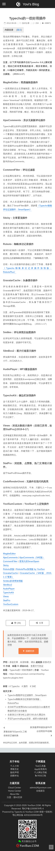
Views (6, 596)
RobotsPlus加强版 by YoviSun (30, 569)
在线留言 (40, 791)
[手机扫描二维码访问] (51, 847)
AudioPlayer (9, 588)
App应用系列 (40, 769)
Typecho (15, 686)
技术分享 (25, 23)
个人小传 (14, 766)
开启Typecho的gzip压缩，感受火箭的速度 (28, 718)
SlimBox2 (7, 584)
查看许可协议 (37, 666)
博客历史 (14, 769)
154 (37, 23)
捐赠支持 (29, 651)
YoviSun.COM (32, 812)
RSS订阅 (41, 775)
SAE (34, 686)
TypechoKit (8, 592)
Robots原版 (8, 569)
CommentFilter (10, 561)
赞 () (17, 623)
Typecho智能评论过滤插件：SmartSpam (27, 695)
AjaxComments (10, 557)
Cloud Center (14, 787)
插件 (26, 686)
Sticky (6, 565)
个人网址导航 (40, 772)
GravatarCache (10, 573)
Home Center (14, 791)
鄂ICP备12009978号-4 (33, 808)
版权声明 (14, 772)
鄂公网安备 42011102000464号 (28, 815)
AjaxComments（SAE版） (32, 557)
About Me (14, 794)
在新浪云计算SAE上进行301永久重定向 (26, 714)
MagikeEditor (9, 553)
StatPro (6, 600)
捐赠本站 (14, 775)
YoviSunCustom (10, 604)
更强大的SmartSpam (29, 561)
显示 (19, 30)
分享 (40, 623)
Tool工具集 (40, 766)
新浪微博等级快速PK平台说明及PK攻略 (41, 729)
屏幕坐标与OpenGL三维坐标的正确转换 (15, 733)
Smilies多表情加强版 (13, 581)
